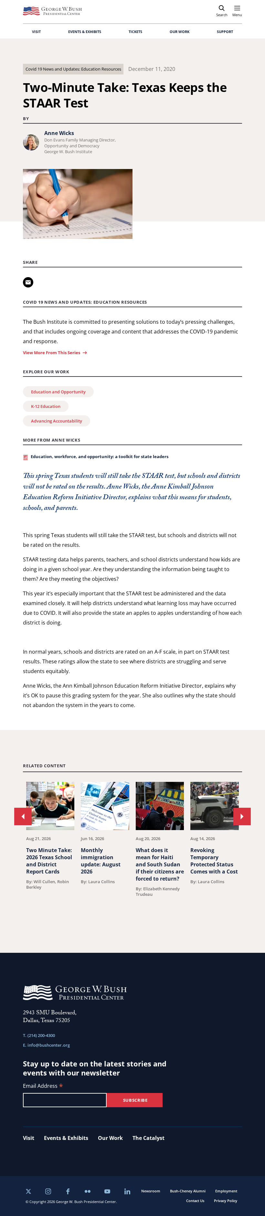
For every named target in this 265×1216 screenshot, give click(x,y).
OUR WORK (179, 31)
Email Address (43, 1086)
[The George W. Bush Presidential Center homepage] (52, 11)
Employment (226, 1190)
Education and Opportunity (58, 392)
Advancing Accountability (56, 421)
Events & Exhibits (66, 1138)
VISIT (36, 31)
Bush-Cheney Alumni (188, 1190)
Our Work (110, 1138)
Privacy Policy (225, 1200)
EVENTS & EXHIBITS (84, 31)
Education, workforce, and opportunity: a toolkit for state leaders (99, 456)
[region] (132, 851)
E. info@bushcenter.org (46, 1045)
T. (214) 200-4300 (39, 1035)
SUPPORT (225, 31)
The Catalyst (148, 1138)
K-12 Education (45, 406)
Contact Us (195, 1200)
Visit (28, 1138)
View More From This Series (51, 352)
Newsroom (150, 1190)
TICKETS (135, 31)
